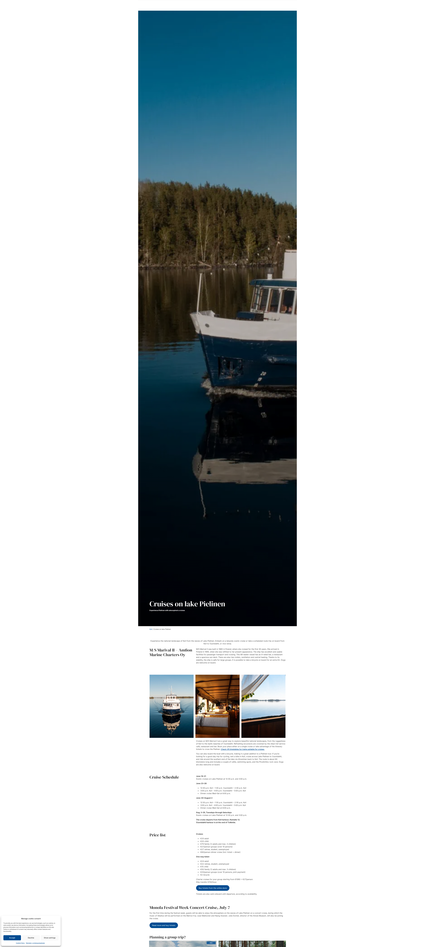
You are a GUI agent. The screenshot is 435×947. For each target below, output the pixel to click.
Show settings (50, 938)
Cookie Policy (20, 943)
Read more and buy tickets (163, 925)
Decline (31, 938)
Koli (151, 629)
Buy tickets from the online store (213, 888)
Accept (12, 938)
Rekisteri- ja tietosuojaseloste (35, 943)
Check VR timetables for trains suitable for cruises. (243, 749)
